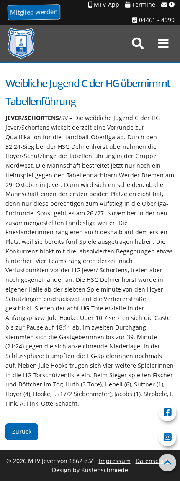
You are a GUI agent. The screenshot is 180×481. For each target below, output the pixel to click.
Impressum (115, 461)
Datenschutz (153, 461)
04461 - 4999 (156, 20)
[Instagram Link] (167, 437)
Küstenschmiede (104, 470)
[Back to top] (167, 462)
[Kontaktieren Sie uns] (168, 5)
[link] (137, 43)
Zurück (21, 431)
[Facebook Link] (167, 412)
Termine (142, 4)
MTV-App (105, 4)
